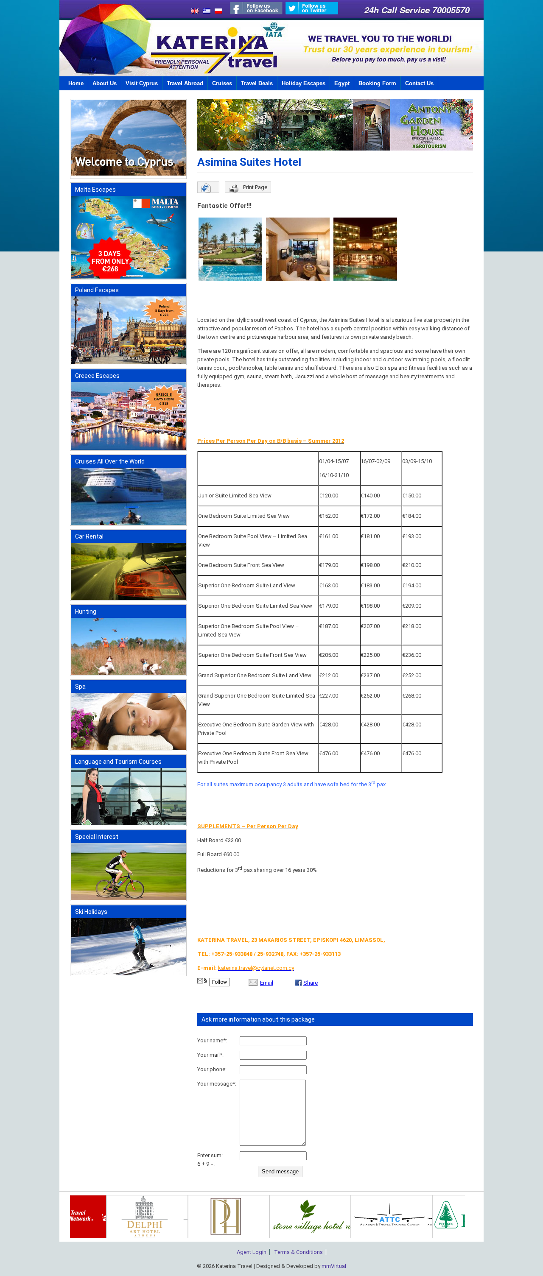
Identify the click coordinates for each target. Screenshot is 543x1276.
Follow (219, 982)
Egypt (342, 83)
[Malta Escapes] (128, 277)
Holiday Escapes (303, 83)
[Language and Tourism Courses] (128, 823)
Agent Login (251, 1252)
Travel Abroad (185, 83)
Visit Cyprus (142, 83)
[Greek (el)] (204, 11)
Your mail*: (210, 1055)
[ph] (319, 1236)
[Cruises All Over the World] (128, 523)
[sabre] (95, 1236)
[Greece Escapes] (128, 448)
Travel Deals (257, 83)
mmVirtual (334, 1266)
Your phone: (212, 1069)
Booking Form (377, 83)
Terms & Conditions (298, 1252)
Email (266, 983)
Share (310, 983)
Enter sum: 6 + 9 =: (210, 1159)
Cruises (222, 83)
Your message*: (216, 1084)
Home (76, 83)
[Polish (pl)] (216, 11)
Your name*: (212, 1040)
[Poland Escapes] (128, 362)
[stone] (401, 1236)
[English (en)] (193, 11)
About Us (104, 83)
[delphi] (238, 1236)
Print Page (255, 187)
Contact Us (419, 83)
